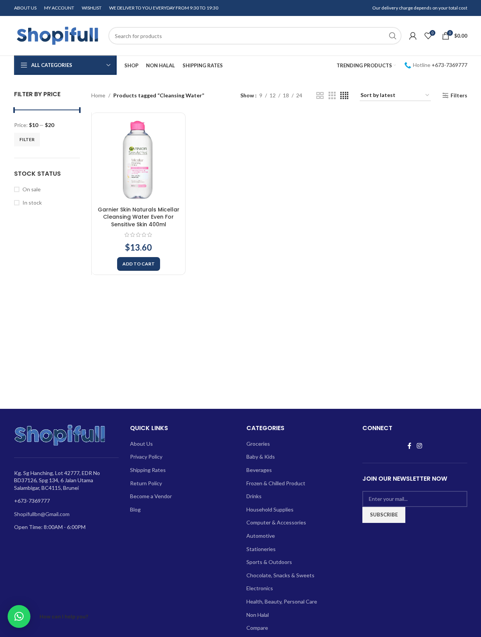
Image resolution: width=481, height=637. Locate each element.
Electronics (259, 588)
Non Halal (257, 615)
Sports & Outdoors (269, 562)
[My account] (413, 35)
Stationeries (261, 549)
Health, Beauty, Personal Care (281, 601)
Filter (27, 139)
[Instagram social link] (419, 445)
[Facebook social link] (409, 445)
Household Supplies (270, 509)
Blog (135, 509)
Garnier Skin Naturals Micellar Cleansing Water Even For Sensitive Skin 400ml (138, 217)
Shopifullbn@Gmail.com (42, 514)
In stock (32, 202)
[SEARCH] (393, 35)
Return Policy (146, 483)
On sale (31, 189)
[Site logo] (57, 35)
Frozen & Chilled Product (275, 483)
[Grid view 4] (344, 95)
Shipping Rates (148, 470)
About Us (141, 443)
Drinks (254, 496)
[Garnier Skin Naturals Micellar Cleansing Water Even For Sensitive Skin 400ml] (138, 160)
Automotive (260, 535)
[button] (138, 264)
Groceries (258, 443)
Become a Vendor (151, 496)
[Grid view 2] (320, 95)
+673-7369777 (449, 65)
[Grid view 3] (332, 95)
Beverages (259, 470)
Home (98, 95)
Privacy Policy (146, 456)
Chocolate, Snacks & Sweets (280, 575)
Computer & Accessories (276, 522)
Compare (257, 627)
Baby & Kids (260, 456)
